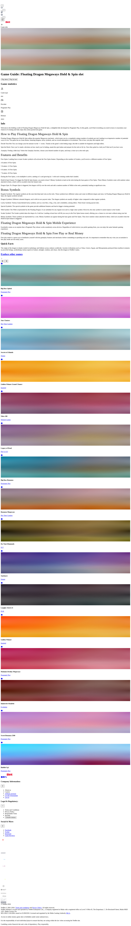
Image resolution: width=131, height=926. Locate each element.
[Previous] (3, 261)
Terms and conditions (22, 908)
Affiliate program (10, 794)
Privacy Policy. (37, 908)
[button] (2, 264)
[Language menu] (1, 17)
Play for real (13, 79)
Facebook (8, 830)
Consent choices (11, 817)
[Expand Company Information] (3, 786)
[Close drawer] (3, 19)
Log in (7, 797)
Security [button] (7, 815)
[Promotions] (2, 5)
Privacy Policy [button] (9, 812)
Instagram (8, 834)
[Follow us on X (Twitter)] (6, 777)
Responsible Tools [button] (11, 813)
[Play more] (3, 10)
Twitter (7, 832)
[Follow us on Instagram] (2, 777)
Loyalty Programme (11, 795)
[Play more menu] (1, 10)
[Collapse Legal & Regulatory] (3, 805)
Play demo (5, 79)
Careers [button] (7, 792)
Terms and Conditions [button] (12, 810)
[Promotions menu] (2, 6)
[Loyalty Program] (65, 8)
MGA (68, 913)
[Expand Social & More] (3, 826)
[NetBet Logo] (5, 22)
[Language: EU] (3, 17)
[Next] (6, 261)
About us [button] (8, 790)
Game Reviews (10, 835)
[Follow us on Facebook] (4, 777)
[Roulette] (65, 15)
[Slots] (65, 12)
